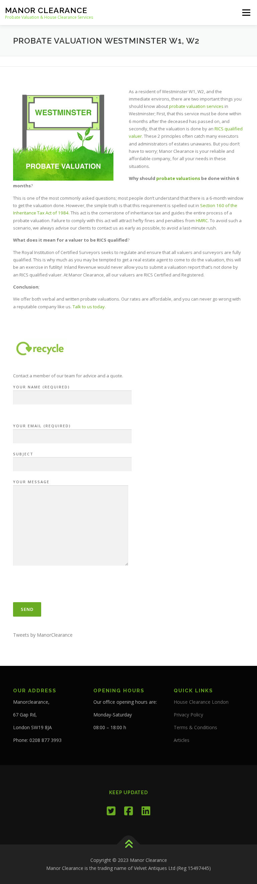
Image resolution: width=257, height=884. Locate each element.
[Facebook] (128, 811)
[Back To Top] (129, 845)
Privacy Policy (188, 714)
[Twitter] (111, 811)
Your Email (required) (42, 425)
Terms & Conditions (195, 727)
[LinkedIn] (146, 811)
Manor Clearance (46, 10)
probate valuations (178, 178)
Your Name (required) (41, 386)
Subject (23, 453)
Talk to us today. (89, 307)
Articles (181, 740)
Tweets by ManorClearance (43, 635)
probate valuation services (196, 106)
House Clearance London (201, 702)
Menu (246, 12)
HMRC (201, 220)
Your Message (31, 481)
